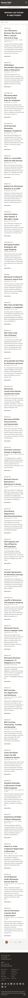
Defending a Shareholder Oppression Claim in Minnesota (14, 67)
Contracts (3, 971)
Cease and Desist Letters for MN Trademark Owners (12, 755)
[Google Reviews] (23, 984)
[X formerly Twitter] (8, 984)
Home (2, 22)
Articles (13, 976)
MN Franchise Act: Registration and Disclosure (11, 692)
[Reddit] (2, 987)
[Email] (2, 984)
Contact (3, 980)
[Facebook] (20, 984)
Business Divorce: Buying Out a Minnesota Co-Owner (12, 481)
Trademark (6, 274)
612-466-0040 (4, 957)
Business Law (7, 28)
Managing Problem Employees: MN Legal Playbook (12, 247)
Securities (13, 974)
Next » (20, 942)
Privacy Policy (4, 994)
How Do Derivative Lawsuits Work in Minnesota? (11, 913)
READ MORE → (7, 56)
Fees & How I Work (5, 978)
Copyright (3, 973)
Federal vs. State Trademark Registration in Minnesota (14, 848)
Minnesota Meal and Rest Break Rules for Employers (12, 97)
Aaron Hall (7, 40)
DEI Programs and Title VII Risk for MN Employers (11, 544)
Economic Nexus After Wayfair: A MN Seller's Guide (11, 216)
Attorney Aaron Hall (5, 955)
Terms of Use (16, 993)
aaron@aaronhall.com (16, 7)
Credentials (13, 978)
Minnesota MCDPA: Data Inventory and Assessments (12, 421)
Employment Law (8, 93)
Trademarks (14, 971)
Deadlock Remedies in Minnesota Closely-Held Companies (12, 785)
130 (16, 942)
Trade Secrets (14, 973)
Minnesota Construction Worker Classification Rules (12, 391)
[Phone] (5, 987)
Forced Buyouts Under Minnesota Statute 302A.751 (11, 879)
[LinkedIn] (11, 984)
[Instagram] (17, 984)
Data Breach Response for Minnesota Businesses (13, 513)
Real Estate (3, 976)
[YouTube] (5, 984)
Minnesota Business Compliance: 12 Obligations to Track (12, 660)
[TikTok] (14, 984)
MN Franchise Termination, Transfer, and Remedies (13, 724)
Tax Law (3, 974)
